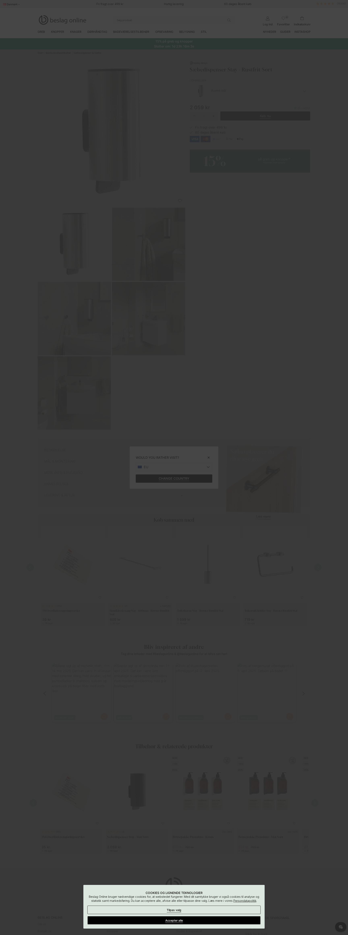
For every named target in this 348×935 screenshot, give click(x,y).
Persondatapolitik (244, 900)
